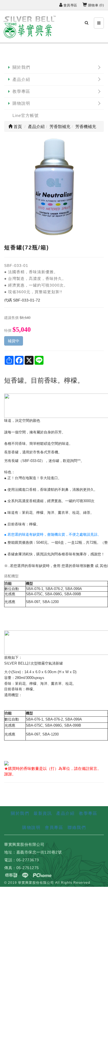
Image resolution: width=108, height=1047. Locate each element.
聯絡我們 (77, 827)
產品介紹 (21, 79)
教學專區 (21, 91)
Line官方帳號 (25, 115)
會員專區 (69, 5)
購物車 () (95, 5)
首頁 (17, 126)
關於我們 (21, 67)
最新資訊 (43, 813)
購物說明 (21, 103)
